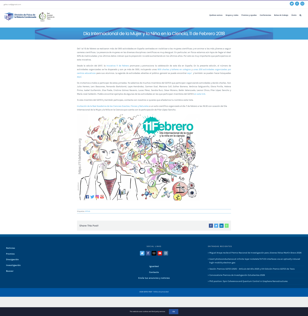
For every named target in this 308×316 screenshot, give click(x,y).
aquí (189, 73)
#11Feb (87, 211)
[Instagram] (166, 253)
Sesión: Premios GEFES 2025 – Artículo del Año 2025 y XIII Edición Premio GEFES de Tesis (252, 269)
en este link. (200, 94)
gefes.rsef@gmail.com (12, 4)
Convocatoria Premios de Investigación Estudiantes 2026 (237, 275)
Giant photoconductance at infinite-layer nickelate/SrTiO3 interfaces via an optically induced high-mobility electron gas (254, 261)
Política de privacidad (161, 292)
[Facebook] (148, 253)
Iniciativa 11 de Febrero (117, 65)
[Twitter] (142, 253)
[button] (300, 15)
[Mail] (154, 253)
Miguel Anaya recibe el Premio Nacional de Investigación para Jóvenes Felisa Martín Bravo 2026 (255, 252)
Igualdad (154, 266)
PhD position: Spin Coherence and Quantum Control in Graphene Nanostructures (248, 281)
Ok (173, 311)
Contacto (154, 272)
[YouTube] (160, 253)
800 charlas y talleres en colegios (174, 69)
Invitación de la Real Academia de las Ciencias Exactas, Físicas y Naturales (113, 106)
